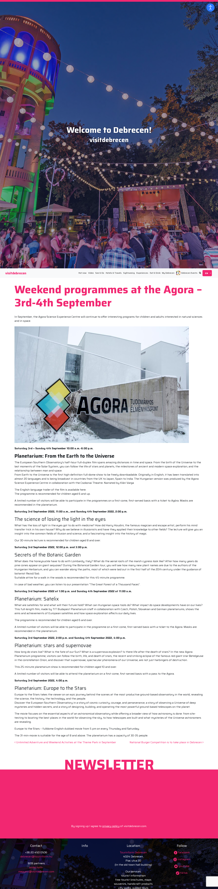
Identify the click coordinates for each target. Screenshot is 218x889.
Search (200, 273)
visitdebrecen (15, 273)
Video (91, 272)
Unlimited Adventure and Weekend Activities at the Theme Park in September (65, 742)
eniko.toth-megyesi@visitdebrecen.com (36, 869)
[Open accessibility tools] (210, 7)
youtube (183, 866)
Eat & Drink (155, 272)
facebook (183, 852)
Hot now (83, 272)
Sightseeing (129, 272)
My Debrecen (168, 272)
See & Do (99, 272)
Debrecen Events (189, 272)
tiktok (183, 873)
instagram (183, 859)
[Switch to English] (207, 273)
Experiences (142, 272)
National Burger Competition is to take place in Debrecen (166, 742)
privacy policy (111, 826)
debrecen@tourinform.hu (36, 856)
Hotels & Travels (114, 272)
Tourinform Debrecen (133, 852)
